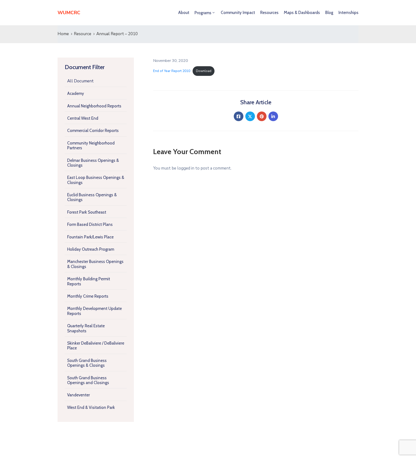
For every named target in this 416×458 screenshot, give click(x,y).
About (183, 12)
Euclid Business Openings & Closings (92, 197)
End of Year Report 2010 (171, 71)
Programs (203, 12)
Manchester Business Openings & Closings (95, 264)
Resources (269, 12)
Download (203, 71)
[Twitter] (250, 116)
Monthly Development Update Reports (94, 311)
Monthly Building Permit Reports (88, 281)
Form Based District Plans (90, 224)
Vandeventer (78, 395)
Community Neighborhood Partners (91, 145)
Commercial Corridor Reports (93, 130)
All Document (80, 81)
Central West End (82, 118)
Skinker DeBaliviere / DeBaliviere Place (95, 345)
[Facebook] (238, 116)
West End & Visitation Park (91, 407)
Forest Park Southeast (86, 212)
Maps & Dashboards (302, 12)
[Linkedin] (273, 116)
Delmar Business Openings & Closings (93, 163)
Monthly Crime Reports (87, 296)
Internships (348, 12)
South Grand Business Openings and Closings (88, 380)
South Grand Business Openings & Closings (87, 363)
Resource (82, 34)
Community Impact (238, 12)
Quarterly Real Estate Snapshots (86, 328)
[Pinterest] (261, 116)
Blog (329, 12)
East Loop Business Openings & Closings (95, 180)
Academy (75, 93)
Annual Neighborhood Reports (94, 106)
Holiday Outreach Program (90, 249)
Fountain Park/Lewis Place (90, 237)
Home (63, 34)
